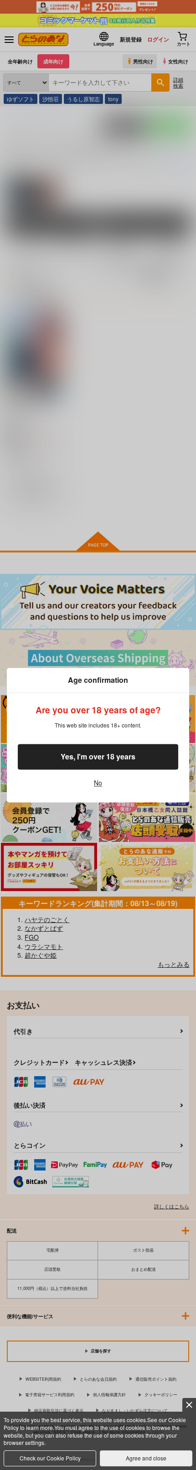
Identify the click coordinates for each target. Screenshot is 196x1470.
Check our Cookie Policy (50, 1458)
